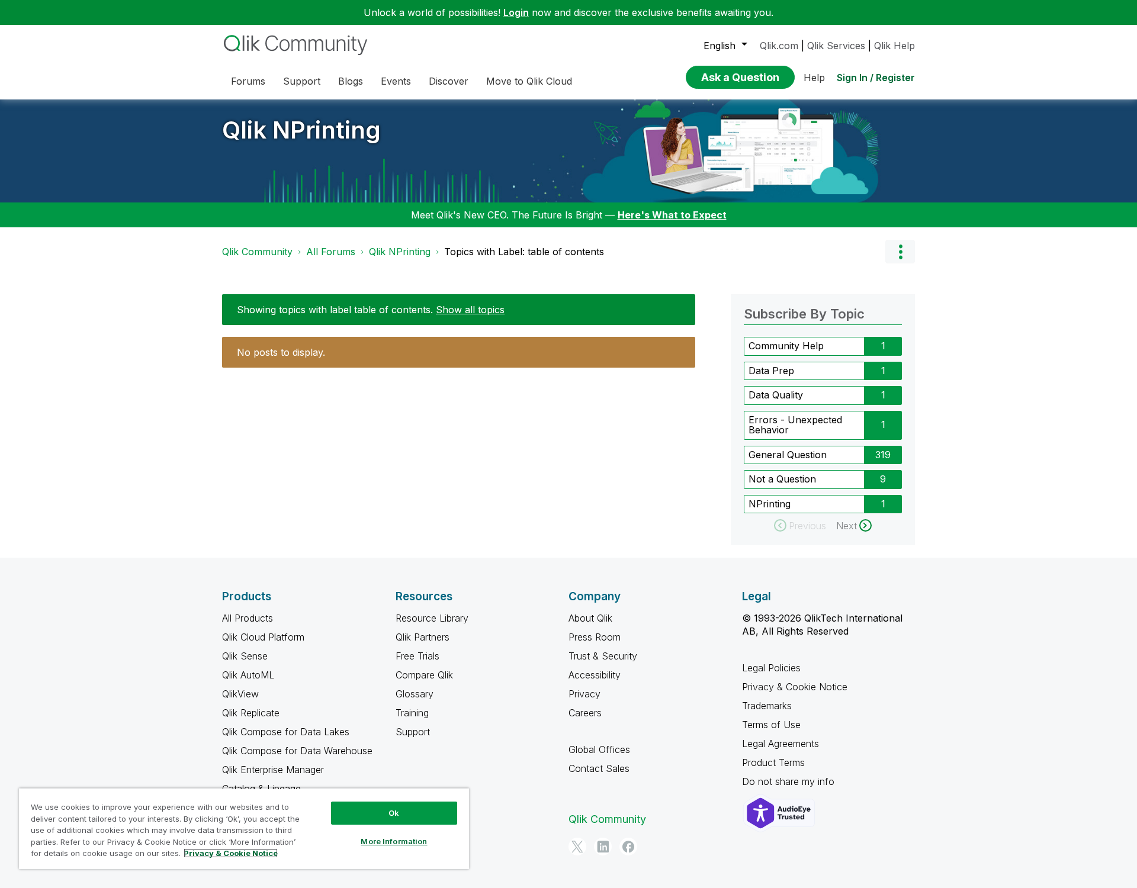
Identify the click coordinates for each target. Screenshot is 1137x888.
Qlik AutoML (248, 675)
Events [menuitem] (396, 81)
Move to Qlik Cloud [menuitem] (529, 81)
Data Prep (771, 371)
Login (516, 12)
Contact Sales (598, 768)
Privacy (584, 694)
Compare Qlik (424, 675)
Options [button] (900, 251)
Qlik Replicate (251, 713)
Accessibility (594, 675)
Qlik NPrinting (301, 130)
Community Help (786, 346)
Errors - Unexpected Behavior (795, 425)
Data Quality (776, 395)
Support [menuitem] (301, 81)
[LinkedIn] (603, 846)
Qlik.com (779, 46)
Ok (393, 813)
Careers (585, 713)
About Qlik (590, 618)
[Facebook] (628, 846)
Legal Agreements (780, 743)
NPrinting (770, 504)
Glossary (414, 694)
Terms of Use (771, 725)
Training (412, 713)
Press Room (594, 637)
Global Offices (599, 749)
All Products (247, 618)
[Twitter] (577, 846)
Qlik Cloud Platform (263, 637)
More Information (394, 841)
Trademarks (767, 706)
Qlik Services (836, 46)
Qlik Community (257, 252)
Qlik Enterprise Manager (273, 770)
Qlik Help (894, 46)
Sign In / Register (876, 77)
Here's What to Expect (672, 215)
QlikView (240, 694)
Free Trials (417, 656)
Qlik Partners (422, 637)
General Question (788, 455)
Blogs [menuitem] (350, 81)
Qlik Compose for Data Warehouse (297, 751)
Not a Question (782, 479)
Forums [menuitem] (248, 81)
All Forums (330, 252)
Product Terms (773, 762)
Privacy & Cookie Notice (794, 687)
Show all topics (470, 310)
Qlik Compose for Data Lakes (285, 732)
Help (814, 77)
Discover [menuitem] (448, 81)
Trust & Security (602, 656)
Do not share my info (789, 781)
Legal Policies (771, 668)
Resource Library (432, 618)
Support (413, 732)
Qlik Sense (245, 656)
